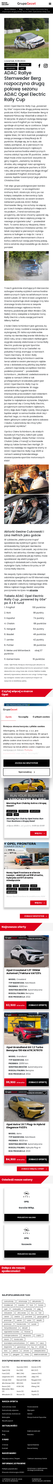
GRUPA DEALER (37, 1481)
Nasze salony (5, 4)
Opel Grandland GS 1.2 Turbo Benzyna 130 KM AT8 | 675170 (24, 1049)
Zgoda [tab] (8, 717)
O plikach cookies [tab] (41, 717)
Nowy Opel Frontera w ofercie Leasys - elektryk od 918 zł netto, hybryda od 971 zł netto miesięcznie (24, 876)
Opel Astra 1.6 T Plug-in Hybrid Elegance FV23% (25, 1126)
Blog (21, 9)
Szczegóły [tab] (23, 717)
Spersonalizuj (25, 772)
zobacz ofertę (38, 1005)
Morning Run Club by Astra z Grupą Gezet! (26, 804)
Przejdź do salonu (26, 1217)
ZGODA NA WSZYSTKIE (26, 763)
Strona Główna (10, 9)
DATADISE (47, 1481)
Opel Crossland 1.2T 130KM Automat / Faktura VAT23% (23, 972)
